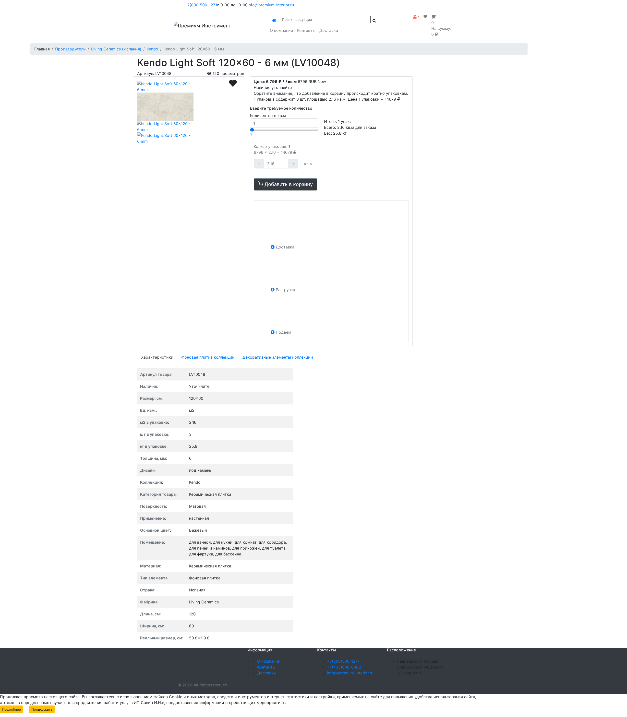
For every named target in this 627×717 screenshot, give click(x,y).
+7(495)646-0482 (344, 667)
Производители (70, 49)
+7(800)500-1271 (201, 4)
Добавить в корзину (288, 184)
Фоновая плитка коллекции (208, 357)
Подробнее (11, 709)
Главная (42, 49)
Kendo (152, 49)
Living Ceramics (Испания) (116, 49)
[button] (416, 17)
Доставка (328, 30)
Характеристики (157, 357)
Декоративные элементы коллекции (277, 357)
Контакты (306, 30)
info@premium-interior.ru (271, 4)
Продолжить (41, 709)
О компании (281, 30)
